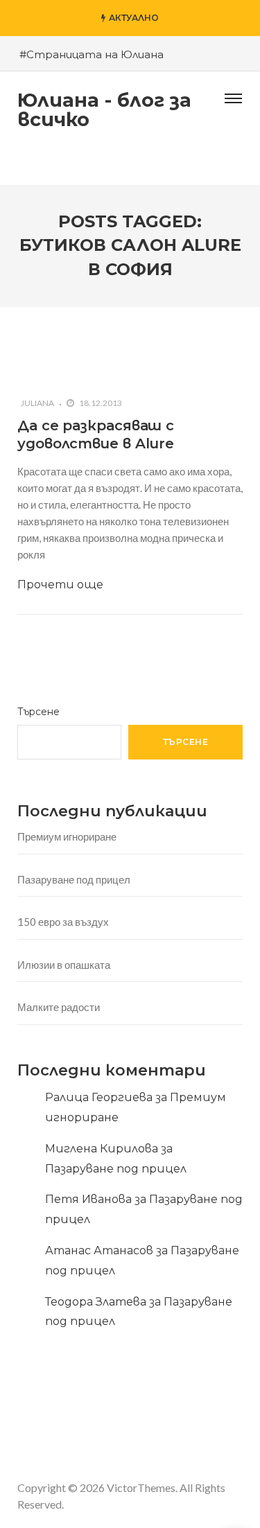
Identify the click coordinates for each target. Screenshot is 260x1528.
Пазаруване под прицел (73, 879)
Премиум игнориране (66, 836)
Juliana (37, 403)
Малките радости (58, 1007)
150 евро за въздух (63, 921)
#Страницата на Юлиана (91, 54)
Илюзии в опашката (63, 964)
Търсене (38, 711)
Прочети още (60, 584)
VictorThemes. (142, 1487)
